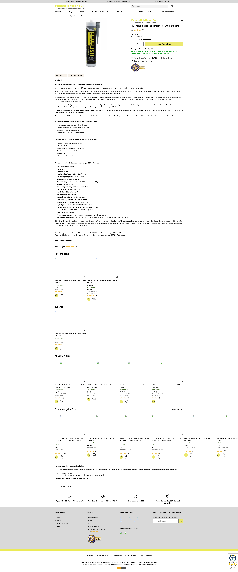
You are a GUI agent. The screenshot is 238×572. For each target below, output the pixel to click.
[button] (178, 20)
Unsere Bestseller (93, 517)
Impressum (90, 556)
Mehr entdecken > (177, 409)
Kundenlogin (59, 526)
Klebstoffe (64, 16)
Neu (88, 523)
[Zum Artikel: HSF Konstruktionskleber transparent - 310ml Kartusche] (167, 372)
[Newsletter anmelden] (181, 521)
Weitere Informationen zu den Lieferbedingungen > (72, 478)
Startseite (57, 16)
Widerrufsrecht (117, 556)
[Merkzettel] (172, 6)
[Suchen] (133, 6)
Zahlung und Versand (62, 523)
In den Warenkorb (164, 44)
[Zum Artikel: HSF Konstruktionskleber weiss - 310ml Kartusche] (200, 425)
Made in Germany (93, 526)
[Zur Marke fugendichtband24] (143, 20)
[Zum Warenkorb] (182, 6)
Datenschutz (100, 556)
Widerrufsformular (131, 556)
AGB (108, 556)
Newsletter (58, 520)
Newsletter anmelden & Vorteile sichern (166, 517)
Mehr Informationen (65, 486)
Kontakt (57, 517)
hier (155, 564)
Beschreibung (60, 80)
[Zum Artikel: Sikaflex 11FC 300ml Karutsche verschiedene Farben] (103, 268)
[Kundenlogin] (177, 6)
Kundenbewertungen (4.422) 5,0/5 (96, 530)
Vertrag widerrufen (146, 556)
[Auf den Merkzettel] (182, 20)
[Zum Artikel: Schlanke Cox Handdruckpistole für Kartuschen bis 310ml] (70, 268)
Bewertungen (66, 247)
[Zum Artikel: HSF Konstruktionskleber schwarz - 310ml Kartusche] (135, 372)
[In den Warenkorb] (56, 295)
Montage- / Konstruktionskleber (76, 16)
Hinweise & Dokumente (63, 240)
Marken (89, 520)
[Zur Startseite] (70, 6)
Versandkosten (147, 39)
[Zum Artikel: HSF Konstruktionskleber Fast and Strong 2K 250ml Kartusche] (103, 372)
